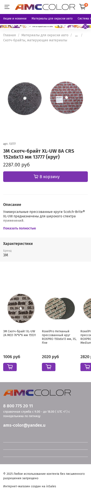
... (76, 35)
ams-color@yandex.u (24, 425)
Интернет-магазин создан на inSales (29, 486)
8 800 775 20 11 (18, 406)
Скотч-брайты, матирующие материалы (35, 40)
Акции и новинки (14, 18)
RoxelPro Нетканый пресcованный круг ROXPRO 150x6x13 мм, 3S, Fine (59, 336)
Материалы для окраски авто (52, 18)
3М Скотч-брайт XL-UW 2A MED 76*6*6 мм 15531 (19, 333)
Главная (9, 35)
